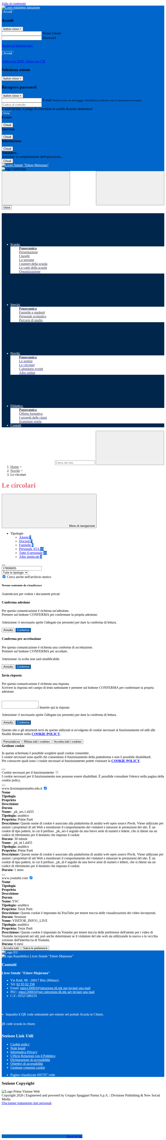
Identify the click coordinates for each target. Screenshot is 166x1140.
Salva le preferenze (35, 948)
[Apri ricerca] (130, 188)
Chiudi (7, 125)
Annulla (8, 630)
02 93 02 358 (25, 984)
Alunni (25, 537)
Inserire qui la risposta (54, 707)
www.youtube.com (15, 878)
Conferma (23, 630)
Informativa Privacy (23, 1052)
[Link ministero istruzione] (21, 7)
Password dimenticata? (17, 45)
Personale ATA (31, 549)
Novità (15, 471)
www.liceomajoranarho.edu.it (22, 788)
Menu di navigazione (81, 525)
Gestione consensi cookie (27, 1067)
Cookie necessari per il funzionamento (28, 772)
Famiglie (26, 545)
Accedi (7, 11)
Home (14, 467)
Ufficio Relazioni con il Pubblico (32, 1056)
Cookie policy (20, 1044)
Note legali (17, 1048)
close (6, 207)
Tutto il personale (33, 553)
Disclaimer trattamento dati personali (26, 1103)
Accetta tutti (67, 741)
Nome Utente (52, 33)
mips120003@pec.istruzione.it (56, 992)
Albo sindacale (30, 556)
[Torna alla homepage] (83, 165)
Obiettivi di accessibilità (26, 1063)
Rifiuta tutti (37, 741)
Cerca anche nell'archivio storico (29, 577)
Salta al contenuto (14, 3)
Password (49, 38)
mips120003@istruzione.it (55, 988)
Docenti (25, 541)
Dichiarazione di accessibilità (30, 1060)
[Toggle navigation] (36, 188)
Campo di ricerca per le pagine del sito (28, 462)
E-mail (47, 100)
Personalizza (11, 741)
